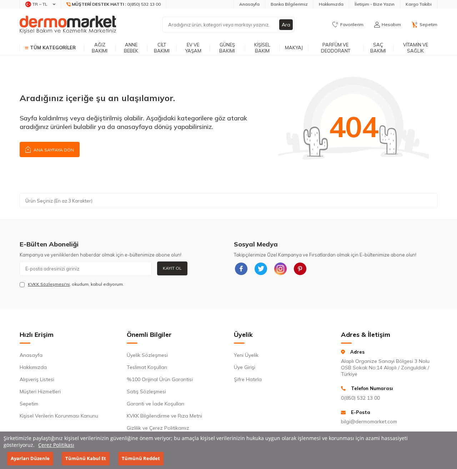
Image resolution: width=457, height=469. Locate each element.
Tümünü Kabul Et (85, 458)
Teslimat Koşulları (147, 367)
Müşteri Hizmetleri (40, 391)
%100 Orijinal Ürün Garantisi (160, 379)
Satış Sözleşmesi (146, 391)
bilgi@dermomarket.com (369, 421)
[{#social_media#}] (241, 268)
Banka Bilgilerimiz (289, 4)
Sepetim (29, 403)
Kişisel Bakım (262, 48)
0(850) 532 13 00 (360, 398)
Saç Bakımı (378, 48)
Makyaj (294, 47)
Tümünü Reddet (141, 458)
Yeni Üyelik (246, 355)
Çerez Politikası (56, 444)
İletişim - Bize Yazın (375, 4)
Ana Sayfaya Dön (53, 150)
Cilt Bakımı (162, 48)
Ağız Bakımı (99, 48)
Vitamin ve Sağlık (415, 48)
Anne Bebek (131, 48)
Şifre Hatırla (248, 379)
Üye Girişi (244, 367)
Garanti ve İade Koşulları (155, 403)
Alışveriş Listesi (37, 379)
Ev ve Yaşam (193, 48)
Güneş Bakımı (227, 48)
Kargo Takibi (419, 4)
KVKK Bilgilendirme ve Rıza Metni (164, 416)
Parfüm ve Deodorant (335, 48)
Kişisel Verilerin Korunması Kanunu (59, 416)
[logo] (68, 24)
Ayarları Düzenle (30, 458)
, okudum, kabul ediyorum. (76, 284)
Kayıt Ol (172, 268)
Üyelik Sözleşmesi (147, 355)
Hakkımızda (331, 4)
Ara (286, 24)
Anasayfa (249, 4)
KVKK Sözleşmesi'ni (49, 284)
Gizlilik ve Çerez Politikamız (158, 428)
